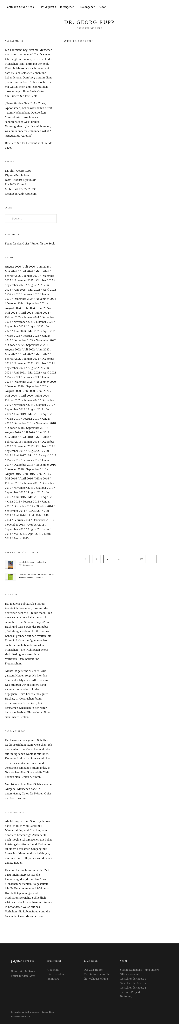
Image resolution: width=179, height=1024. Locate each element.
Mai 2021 (34, 372)
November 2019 (24, 404)
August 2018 (13, 432)
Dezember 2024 (23, 298)
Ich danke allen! (134, 343)
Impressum (15, 1016)
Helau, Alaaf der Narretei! (143, 153)
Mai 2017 (34, 455)
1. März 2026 (126, 114)
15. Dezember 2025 (129, 350)
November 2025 (24, 280)
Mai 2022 (11, 354)
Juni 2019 (20, 414)
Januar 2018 (31, 441)
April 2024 (26, 312)
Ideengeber (67, 7)
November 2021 (24, 363)
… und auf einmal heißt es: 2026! (144, 254)
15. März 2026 (126, 68)
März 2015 (13, 501)
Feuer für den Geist (17, 243)
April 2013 (35, 533)
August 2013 (35, 529)
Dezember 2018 (23, 423)
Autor (102, 7)
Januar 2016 (31, 483)
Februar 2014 (22, 520)
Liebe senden (55, 974)
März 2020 (42, 395)
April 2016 (26, 478)
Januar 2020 (31, 400)
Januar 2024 (31, 317)
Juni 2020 (43, 391)
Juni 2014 (20, 515)
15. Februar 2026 (127, 160)
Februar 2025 (31, 294)
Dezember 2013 (42, 520)
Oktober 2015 (44, 487)
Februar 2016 (13, 483)
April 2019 (49, 414)
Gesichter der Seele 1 (133, 978)
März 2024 (42, 312)
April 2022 (26, 354)
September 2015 (15, 492)
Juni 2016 (43, 474)
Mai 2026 (11, 271)
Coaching (53, 969)
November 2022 (46, 340)
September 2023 (15, 326)
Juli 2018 (29, 432)
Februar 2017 (31, 460)
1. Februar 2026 (127, 206)
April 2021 (49, 372)
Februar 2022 (13, 358)
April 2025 (49, 289)
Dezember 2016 (23, 464)
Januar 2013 (21, 538)
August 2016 (13, 474)
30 (140, 558)
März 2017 (13, 460)
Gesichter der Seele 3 (133, 987)
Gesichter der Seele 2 (133, 983)
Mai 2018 (11, 437)
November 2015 (24, 487)
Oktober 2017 (44, 446)
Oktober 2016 (15, 469)
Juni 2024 (43, 308)
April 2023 (49, 331)
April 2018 (26, 437)
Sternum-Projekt (130, 992)
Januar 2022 (31, 358)
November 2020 (46, 381)
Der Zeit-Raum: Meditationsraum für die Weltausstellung (96, 974)
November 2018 (46, 423)
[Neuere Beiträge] (85, 559)
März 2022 (42, 354)
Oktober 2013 (35, 524)
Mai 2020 (11, 395)
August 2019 (35, 409)
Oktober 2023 (44, 322)
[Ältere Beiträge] (152, 559)
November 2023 (24, 322)
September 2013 (15, 529)
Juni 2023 (20, 331)
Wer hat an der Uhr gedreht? (145, 515)
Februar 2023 (31, 335)
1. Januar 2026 (126, 309)
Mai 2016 (11, 478)
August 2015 (35, 492)
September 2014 (15, 510)
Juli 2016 (29, 474)
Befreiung (126, 996)
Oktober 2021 (44, 363)
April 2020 (26, 395)
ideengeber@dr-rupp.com (20, 193)
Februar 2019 (31, 418)
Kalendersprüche (135, 389)
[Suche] (168, 7)
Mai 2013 (20, 533)
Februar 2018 (13, 441)
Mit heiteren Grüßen (138, 62)
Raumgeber (87, 7)
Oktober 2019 (44, 404)
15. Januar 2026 (127, 264)
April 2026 (26, 271)
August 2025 (35, 285)
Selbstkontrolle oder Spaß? (144, 199)
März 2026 (42, 271)
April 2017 (49, 455)
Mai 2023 (34, 331)
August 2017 (35, 451)
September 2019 (15, 409)
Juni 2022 (43, 349)
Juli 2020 (29, 391)
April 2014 (35, 515)
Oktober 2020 (15, 386)
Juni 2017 (20, 455)
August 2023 (35, 326)
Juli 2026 (29, 266)
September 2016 (36, 469)
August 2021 (35, 368)
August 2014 (35, 510)
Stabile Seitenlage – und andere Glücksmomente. (145, 437)
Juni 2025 (20, 289)
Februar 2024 (13, 317)
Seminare (53, 978)
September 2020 (36, 386)
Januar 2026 (31, 275)
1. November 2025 (128, 522)
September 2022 (36, 345)
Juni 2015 (20, 497)
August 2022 (13, 349)
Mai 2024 (11, 312)
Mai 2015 (34, 497)
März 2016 (42, 478)
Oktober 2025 (44, 280)
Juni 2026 (43, 266)
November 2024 (46, 298)
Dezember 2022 (23, 340)
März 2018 (42, 437)
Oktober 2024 (15, 303)
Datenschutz (25, 1016)
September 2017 (15, 451)
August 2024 (13, 308)
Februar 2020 (13, 400)
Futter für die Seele (128, 56)
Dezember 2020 (23, 381)
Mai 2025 (34, 289)
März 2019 (13, 418)
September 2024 (36, 303)
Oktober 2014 (44, 506)
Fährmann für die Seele (20, 7)
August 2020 (13, 391)
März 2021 (13, 377)
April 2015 (49, 497)
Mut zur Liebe (132, 107)
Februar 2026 (13, 275)
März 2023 (13, 335)
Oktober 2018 (15, 427)
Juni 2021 (20, 372)
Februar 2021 (31, 377)
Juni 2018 (43, 432)
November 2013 (15, 524)
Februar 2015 (31, 501)
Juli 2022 (29, 349)
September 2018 (36, 427)
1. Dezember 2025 (128, 396)
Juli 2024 (29, 308)
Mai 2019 (34, 414)
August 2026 (13, 266)
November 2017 (24, 446)
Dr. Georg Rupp (89, 22)
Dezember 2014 (23, 506)
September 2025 (15, 285)
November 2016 (46, 464)
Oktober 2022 (15, 345)
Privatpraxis (48, 7)
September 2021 (15, 368)
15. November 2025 (129, 447)
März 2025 (13, 294)
